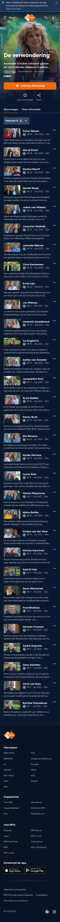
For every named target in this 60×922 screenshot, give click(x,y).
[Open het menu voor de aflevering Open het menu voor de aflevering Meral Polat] (54, 149)
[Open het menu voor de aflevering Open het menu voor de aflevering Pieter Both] (54, 416)
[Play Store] (34, 870)
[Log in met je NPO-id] (53, 17)
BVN (6, 847)
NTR (33, 753)
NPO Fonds (36, 836)
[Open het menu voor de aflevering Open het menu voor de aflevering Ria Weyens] (54, 435)
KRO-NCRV (9, 776)
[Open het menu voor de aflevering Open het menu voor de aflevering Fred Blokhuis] (54, 606)
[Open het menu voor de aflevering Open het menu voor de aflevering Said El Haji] (54, 568)
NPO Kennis (36, 830)
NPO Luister (9, 853)
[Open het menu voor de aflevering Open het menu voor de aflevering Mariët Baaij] (54, 187)
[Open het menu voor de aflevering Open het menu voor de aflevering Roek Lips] (54, 282)
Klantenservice (37, 814)
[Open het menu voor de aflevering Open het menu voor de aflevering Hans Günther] (54, 664)
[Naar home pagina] (30, 17)
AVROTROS (9, 753)
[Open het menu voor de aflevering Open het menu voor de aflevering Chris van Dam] (54, 683)
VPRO (33, 770)
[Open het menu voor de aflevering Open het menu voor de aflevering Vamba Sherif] (54, 168)
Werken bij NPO (38, 808)
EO (5, 764)
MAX (6, 781)
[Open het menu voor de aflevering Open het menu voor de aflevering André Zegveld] (54, 645)
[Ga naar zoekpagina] (45, 17)
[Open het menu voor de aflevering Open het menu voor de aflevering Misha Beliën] (54, 511)
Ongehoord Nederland (41, 759)
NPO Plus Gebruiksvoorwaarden (18, 895)
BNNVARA (8, 759)
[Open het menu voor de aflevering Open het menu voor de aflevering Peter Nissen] (54, 130)
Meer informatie (13, 9)
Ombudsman (37, 842)
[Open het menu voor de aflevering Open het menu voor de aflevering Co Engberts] (54, 340)
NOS (6, 787)
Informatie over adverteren (16, 901)
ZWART (34, 781)
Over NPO (8, 802)
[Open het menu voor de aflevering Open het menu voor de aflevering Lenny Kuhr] (54, 473)
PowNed (35, 764)
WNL (33, 776)
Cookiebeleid (41, 895)
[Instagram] (54, 912)
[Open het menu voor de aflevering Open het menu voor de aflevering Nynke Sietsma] (54, 454)
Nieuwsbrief (36, 802)
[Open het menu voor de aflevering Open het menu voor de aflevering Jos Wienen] (54, 301)
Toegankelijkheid (11, 808)
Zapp (6, 836)
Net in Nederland (38, 847)
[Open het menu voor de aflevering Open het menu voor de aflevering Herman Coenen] (54, 626)
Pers (6, 814)
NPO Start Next (11, 842)
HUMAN (7, 770)
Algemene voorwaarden (15, 890)
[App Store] (13, 870)
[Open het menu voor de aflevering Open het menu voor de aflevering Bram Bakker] (54, 397)
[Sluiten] (56, 3)
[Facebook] (47, 912)
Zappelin (8, 830)
